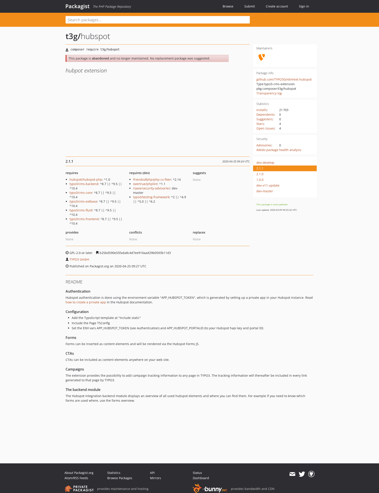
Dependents (265, 114)
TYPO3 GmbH (79, 259)
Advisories (264, 145)
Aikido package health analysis (278, 150)
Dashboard (201, 478)
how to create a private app (86, 302)
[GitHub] (311, 474)
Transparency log (269, 93)
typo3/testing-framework (151, 197)
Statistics (113, 473)
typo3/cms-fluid (81, 210)
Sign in (304, 6)
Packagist (77, 6)
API (152, 473)
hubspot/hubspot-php (86, 179)
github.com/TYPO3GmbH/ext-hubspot (284, 79)
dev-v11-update (267, 185)
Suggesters (264, 119)
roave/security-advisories (151, 188)
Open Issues (265, 128)
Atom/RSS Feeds (76, 478)
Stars (260, 124)
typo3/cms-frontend (84, 219)
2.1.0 (259, 174)
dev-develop (265, 162)
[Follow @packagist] (302, 474)
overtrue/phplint (145, 184)
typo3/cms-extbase (83, 201)
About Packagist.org (78, 473)
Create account (277, 6)
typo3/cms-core (81, 193)
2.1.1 (259, 168)
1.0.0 (259, 180)
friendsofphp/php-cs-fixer (152, 179)
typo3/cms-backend (84, 184)
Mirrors (155, 478)
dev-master (264, 191)
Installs (261, 110)
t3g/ (73, 36)
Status (197, 473)
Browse (228, 6)
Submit (249, 6)
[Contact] (292, 474)
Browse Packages (119, 478)
